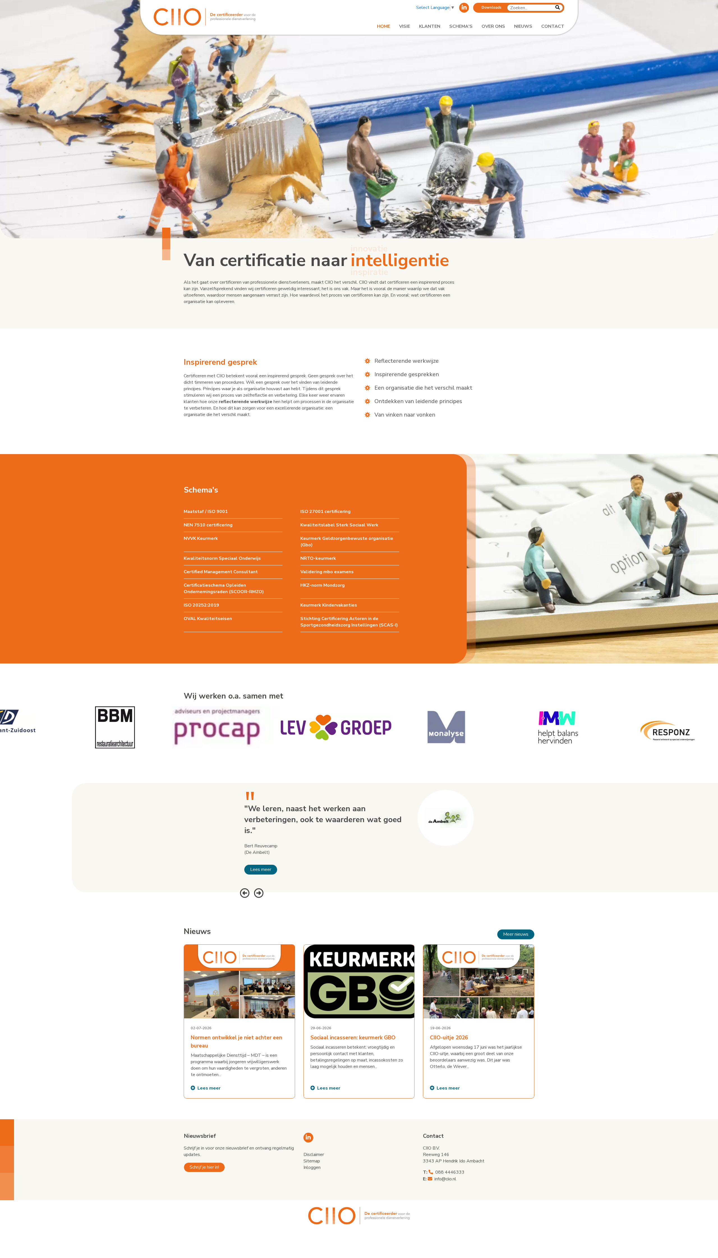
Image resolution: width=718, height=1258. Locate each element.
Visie (404, 26)
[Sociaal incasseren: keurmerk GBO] (359, 1021)
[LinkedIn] (464, 8)
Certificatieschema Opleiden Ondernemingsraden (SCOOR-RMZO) (224, 588)
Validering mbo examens (327, 572)
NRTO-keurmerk (318, 558)
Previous (244, 892)
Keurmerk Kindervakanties (328, 605)
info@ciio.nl (445, 1179)
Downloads (491, 7)
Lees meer (260, 869)
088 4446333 (449, 1172)
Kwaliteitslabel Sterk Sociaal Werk (339, 525)
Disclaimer (313, 1154)
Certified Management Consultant (221, 572)
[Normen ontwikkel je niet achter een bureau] (239, 1021)
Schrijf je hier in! (204, 1167)
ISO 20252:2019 (201, 605)
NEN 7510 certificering (208, 525)
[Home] (219, 17)
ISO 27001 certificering (325, 511)
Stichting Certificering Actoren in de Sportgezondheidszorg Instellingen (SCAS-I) (349, 622)
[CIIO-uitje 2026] (478, 1021)
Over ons (493, 26)
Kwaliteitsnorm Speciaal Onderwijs (222, 558)
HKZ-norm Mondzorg (322, 585)
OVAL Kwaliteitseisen (208, 619)
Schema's (461, 26)
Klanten (429, 26)
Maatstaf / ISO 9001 (206, 511)
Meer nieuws (515, 934)
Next (258, 892)
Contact (552, 26)
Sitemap (311, 1161)
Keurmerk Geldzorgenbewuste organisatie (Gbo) (346, 541)
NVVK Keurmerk (201, 538)
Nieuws (523, 26)
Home (383, 26)
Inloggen (312, 1167)
